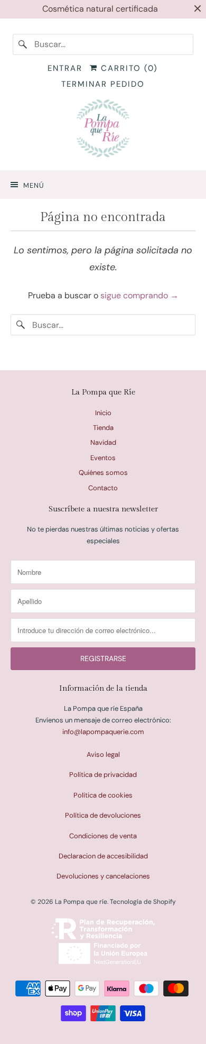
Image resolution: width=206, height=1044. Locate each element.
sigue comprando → (139, 295)
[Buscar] (23, 44)
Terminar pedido (103, 84)
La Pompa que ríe (81, 902)
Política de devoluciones (103, 815)
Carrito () (128, 68)
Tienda (103, 427)
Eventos (103, 457)
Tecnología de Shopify (143, 902)
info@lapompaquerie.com (103, 731)
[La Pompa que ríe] (103, 130)
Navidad (103, 442)
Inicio (103, 412)
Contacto (103, 487)
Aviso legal (103, 754)
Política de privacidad (103, 774)
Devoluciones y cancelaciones (103, 876)
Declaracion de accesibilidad (103, 855)
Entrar (65, 68)
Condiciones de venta (103, 835)
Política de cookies (103, 795)
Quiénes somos (103, 472)
